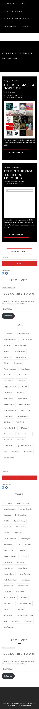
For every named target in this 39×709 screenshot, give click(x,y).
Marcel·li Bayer (9, 404)
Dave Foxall (10, 97)
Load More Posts (18, 251)
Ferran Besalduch (10, 369)
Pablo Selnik (20, 422)
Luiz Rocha (20, 392)
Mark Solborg (25, 410)
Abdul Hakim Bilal (23, 334)
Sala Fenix (20, 440)
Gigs (22, 4)
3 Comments (19, 97)
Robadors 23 (8, 440)
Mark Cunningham (10, 410)
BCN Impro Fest (20, 345)
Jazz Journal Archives (16, 19)
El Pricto (6, 363)
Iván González (9, 381)
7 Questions (8, 334)
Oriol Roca (7, 422)
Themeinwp (26, 705)
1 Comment (19, 184)
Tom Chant (15, 451)
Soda (5, 451)
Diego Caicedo (21, 357)
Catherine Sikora (19, 351)
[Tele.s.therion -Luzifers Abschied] (19, 203)
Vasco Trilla (28, 451)
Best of (6, 351)
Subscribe (8, 316)
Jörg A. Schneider (10, 387)
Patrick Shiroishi (9, 428)
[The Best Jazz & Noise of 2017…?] (19, 120)
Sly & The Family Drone (25, 446)
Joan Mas (21, 381)
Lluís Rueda (8, 392)
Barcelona (7, 345)
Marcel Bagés (22, 398)
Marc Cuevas (8, 398)
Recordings (10, 4)
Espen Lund (18, 363)
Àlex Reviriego (9, 457)
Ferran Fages (25, 369)
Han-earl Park (8, 375)
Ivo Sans (28, 375)
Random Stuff (11, 26)
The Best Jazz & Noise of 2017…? (19, 88)
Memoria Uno (8, 416)
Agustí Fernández (10, 339)
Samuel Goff (8, 446)
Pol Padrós (23, 428)
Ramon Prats (8, 434)
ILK (19, 375)
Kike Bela (23, 387)
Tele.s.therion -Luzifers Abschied (19, 175)
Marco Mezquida (24, 404)
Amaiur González (26, 339)
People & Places (12, 11)
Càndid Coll (7, 357)
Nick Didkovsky (23, 416)
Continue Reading (15, 152)
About (25, 26)
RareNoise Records (24, 434)
